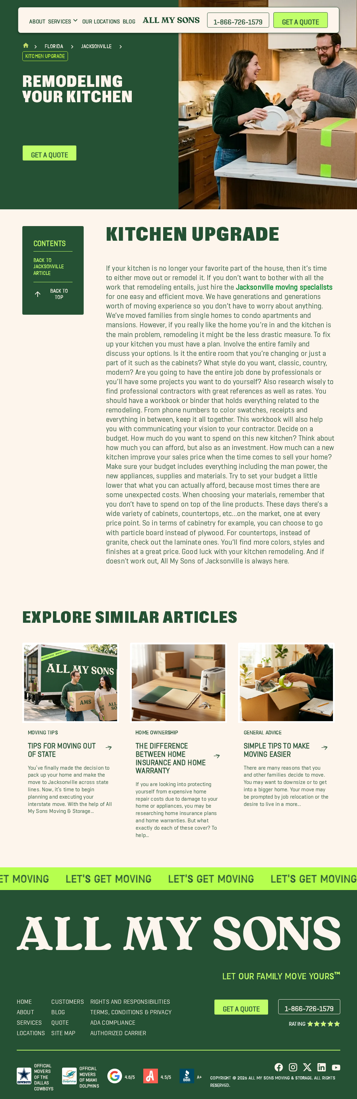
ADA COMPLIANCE (112, 1020)
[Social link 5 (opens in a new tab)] (336, 1070)
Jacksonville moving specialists (284, 284)
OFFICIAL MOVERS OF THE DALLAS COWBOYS (43, 1076)
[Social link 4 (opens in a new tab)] (321, 1070)
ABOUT (25, 1010)
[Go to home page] (25, 47)
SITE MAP (63, 1031)
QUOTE (60, 1020)
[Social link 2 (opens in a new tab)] (293, 1070)
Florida (54, 46)
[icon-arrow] (108, 748)
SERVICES (29, 1020)
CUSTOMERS (67, 999)
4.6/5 (130, 1075)
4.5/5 (166, 1075)
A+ (199, 1075)
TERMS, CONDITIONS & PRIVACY (131, 1010)
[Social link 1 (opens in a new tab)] (278, 1070)
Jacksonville (96, 46)
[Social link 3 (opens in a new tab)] (307, 1070)
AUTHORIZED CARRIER (118, 1031)
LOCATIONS (31, 1031)
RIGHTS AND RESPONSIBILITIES (130, 999)
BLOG (58, 1010)
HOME (24, 999)
